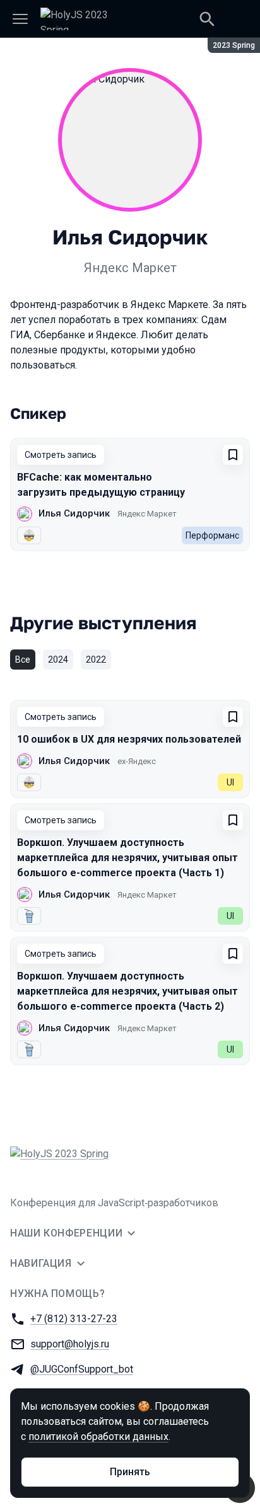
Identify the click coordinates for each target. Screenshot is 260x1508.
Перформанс (212, 535)
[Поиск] (207, 18)
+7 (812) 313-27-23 (73, 1319)
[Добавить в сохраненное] (233, 455)
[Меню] (20, 18)
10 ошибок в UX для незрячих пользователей (129, 739)
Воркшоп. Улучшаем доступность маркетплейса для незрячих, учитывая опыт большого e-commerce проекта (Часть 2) (127, 991)
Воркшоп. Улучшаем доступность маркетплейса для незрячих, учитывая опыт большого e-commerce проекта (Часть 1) (127, 858)
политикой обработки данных (98, 1436)
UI (230, 782)
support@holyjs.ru (69, 1344)
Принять (130, 1472)
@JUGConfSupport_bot (81, 1369)
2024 (58, 659)
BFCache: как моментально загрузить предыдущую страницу (101, 484)
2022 (96, 659)
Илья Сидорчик (74, 513)
